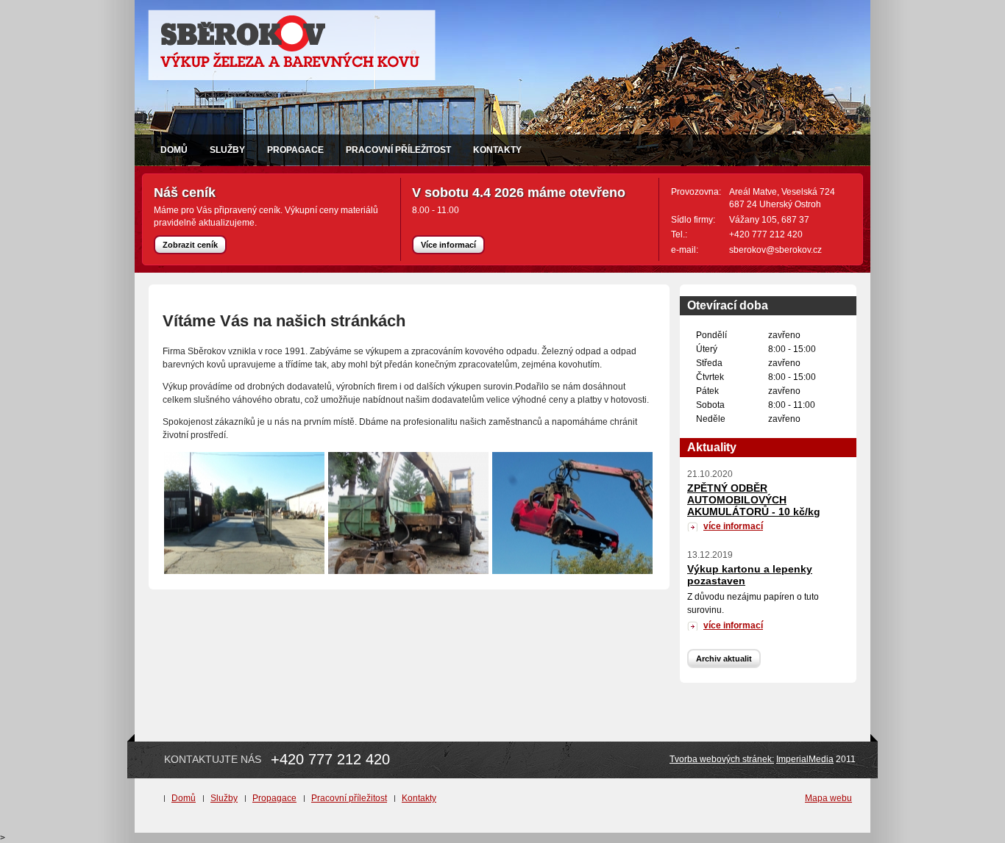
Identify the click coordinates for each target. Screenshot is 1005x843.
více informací (733, 526)
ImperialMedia (805, 759)
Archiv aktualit (724, 658)
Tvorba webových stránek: (722, 759)
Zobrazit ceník (190, 244)
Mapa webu (828, 798)
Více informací (448, 244)
